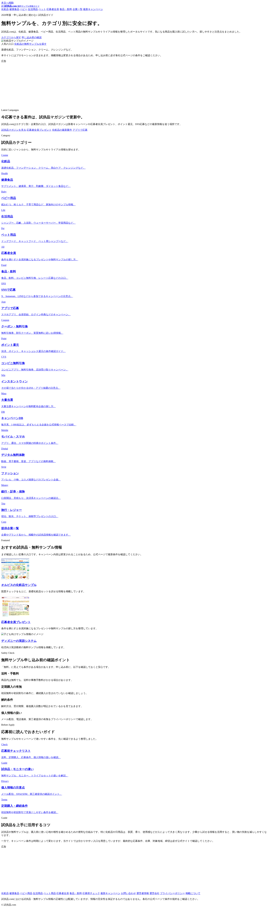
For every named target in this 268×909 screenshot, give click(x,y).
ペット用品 (49, 893)
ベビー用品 (26, 893)
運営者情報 (142, 893)
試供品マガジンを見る (13, 130)
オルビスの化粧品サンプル (19, 585)
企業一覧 (78, 9)
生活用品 (33, 9)
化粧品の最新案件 (62, 130)
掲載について (192, 893)
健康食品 (14, 9)
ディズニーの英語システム (19, 640)
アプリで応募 (80, 130)
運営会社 (154, 893)
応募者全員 (53, 9)
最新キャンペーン (93, 9)
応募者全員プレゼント (39, 130)
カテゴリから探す (11, 37)
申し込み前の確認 (32, 37)
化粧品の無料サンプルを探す (30, 44)
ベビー (23, 9)
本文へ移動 (7, 2)
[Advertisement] (94, 84)
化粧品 (5, 9)
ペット (42, 9)
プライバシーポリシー (172, 893)
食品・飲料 (66, 9)
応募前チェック (91, 893)
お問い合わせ (128, 893)
